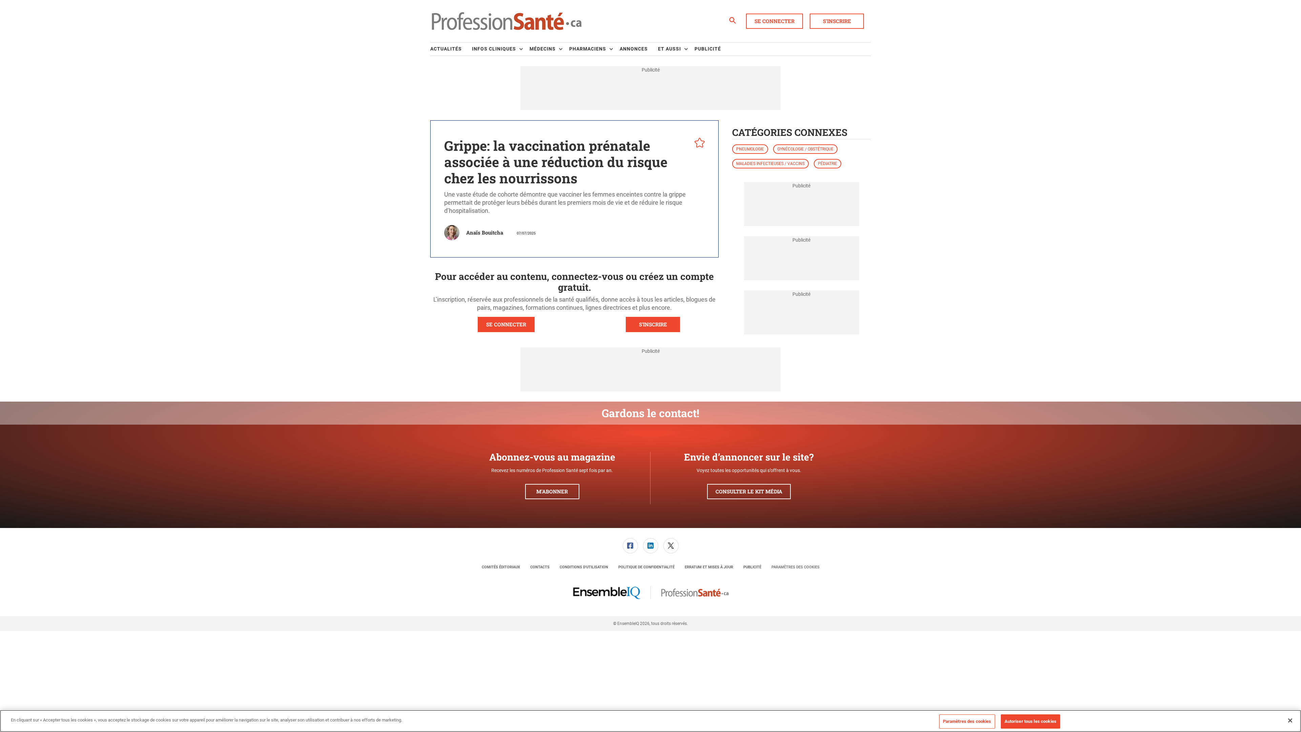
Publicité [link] (708, 49)
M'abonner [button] (552, 491)
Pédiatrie (827, 163)
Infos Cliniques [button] (494, 49)
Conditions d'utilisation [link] (584, 567)
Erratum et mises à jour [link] (709, 567)
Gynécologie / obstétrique (805, 149)
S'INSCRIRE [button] (653, 324)
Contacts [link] (540, 567)
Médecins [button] (543, 49)
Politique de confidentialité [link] (646, 567)
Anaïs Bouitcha (484, 232)
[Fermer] (1290, 720)
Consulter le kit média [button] (749, 491)
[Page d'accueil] (506, 21)
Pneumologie (750, 149)
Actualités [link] (446, 49)
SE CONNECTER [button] (506, 324)
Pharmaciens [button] (587, 49)
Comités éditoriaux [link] (501, 567)
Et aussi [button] (669, 49)
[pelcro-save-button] (698, 144)
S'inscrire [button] (837, 21)
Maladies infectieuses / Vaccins (770, 163)
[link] (630, 545)
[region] (650, 721)
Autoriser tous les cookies (1030, 721)
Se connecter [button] (774, 21)
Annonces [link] (634, 49)
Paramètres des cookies (795, 567)
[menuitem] (451, 49)
